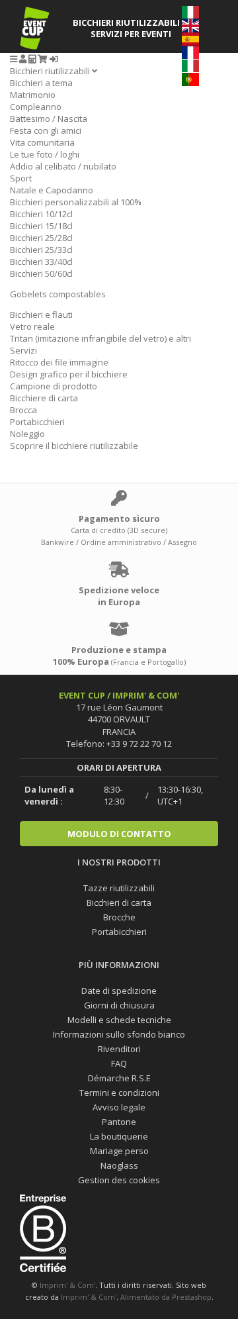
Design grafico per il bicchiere (69, 374)
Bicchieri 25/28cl (41, 238)
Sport (21, 178)
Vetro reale (32, 326)
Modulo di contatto (119, 834)
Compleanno (35, 107)
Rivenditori (119, 1049)
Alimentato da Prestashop (166, 1297)
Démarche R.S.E (119, 1078)
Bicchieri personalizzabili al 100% (75, 202)
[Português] (190, 78)
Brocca (23, 410)
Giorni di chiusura (119, 1005)
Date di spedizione (119, 991)
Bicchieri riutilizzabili (51, 71)
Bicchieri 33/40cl (41, 262)
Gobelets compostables (58, 294)
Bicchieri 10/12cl (41, 214)
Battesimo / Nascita (48, 118)
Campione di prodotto (53, 386)
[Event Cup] (35, 28)
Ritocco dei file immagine (59, 362)
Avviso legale (119, 1107)
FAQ (119, 1063)
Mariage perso (119, 1151)
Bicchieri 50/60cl (41, 273)
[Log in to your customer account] (54, 59)
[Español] (190, 38)
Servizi (23, 350)
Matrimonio (33, 95)
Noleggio (27, 434)
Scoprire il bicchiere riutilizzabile (74, 446)
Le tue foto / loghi (44, 154)
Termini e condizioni (119, 1093)
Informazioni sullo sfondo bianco (119, 1034)
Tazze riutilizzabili (119, 888)
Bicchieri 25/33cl (41, 250)
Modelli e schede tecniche (119, 1020)
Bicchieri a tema (41, 83)
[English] (190, 24)
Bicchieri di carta (119, 902)
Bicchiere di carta (44, 398)
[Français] (190, 52)
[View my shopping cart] (43, 59)
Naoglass (119, 1165)
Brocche (119, 917)
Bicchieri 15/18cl (41, 226)
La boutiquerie (119, 1136)
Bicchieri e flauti (41, 314)
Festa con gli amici (45, 130)
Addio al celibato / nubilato (63, 166)
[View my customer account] (22, 59)
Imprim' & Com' (67, 1285)
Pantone (119, 1122)
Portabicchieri (37, 422)
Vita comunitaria (42, 142)
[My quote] (32, 59)
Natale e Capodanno (51, 190)
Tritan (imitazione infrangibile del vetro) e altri (100, 338)
